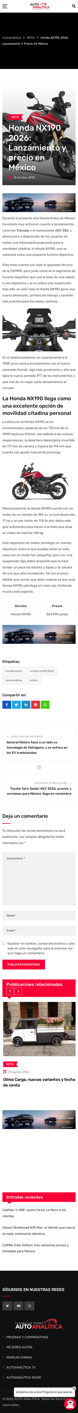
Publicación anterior (27, 736)
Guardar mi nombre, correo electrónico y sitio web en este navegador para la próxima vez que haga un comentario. (41, 948)
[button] (10, 991)
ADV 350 (61, 230)
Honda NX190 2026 (42, 671)
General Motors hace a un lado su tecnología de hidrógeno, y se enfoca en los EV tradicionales (37, 747)
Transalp (22, 230)
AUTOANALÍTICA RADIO (23, 1377)
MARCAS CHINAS (19, 1357)
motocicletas (14, 680)
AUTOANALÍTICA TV (21, 1367)
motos (34, 680)
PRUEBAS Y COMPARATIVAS (27, 1337)
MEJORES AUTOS (19, 1347)
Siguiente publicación (50, 783)
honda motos (14, 671)
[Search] (74, 6)
